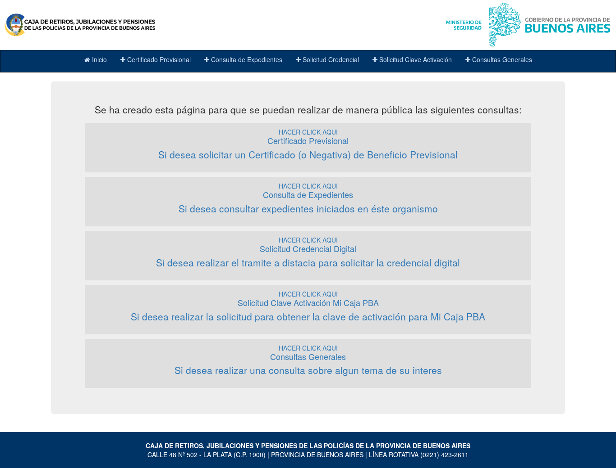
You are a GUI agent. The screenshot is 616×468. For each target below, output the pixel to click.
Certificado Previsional (158, 59)
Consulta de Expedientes (245, 59)
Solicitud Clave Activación (414, 59)
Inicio (98, 59)
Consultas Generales (501, 59)
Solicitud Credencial (330, 59)
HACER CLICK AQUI (308, 144)
